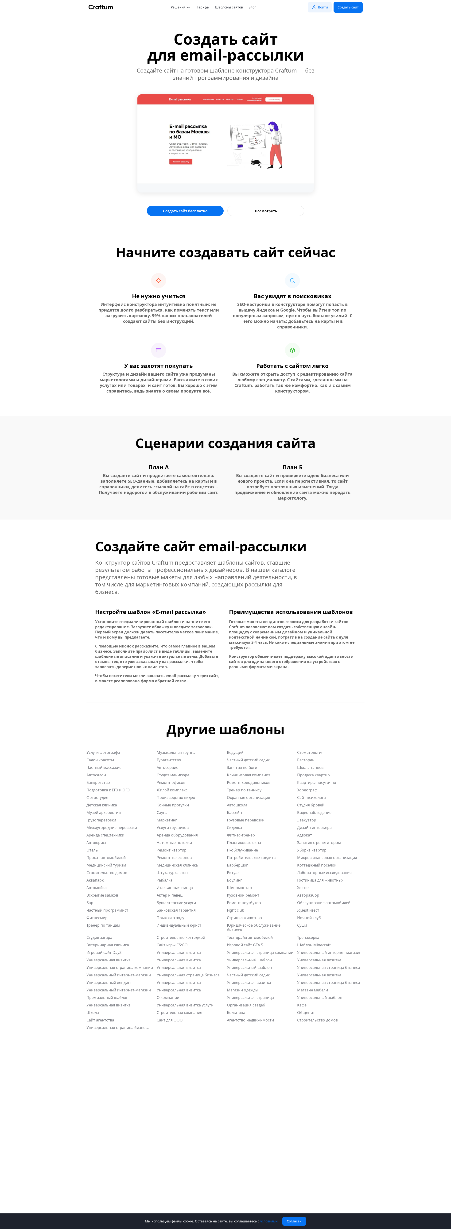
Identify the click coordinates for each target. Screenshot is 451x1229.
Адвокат (304, 835)
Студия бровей (310, 805)
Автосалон (96, 775)
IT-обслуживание (242, 850)
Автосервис (167, 767)
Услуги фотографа (103, 752)
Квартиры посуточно (316, 782)
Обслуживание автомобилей (323, 902)
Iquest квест (308, 910)
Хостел (303, 887)
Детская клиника (101, 805)
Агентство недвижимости (250, 1020)
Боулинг (234, 880)
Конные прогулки (173, 805)
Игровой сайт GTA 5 (245, 945)
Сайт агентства (100, 1020)
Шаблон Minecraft (314, 945)
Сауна (162, 812)
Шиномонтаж (239, 887)
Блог (252, 7)
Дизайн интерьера (314, 827)
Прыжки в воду (170, 917)
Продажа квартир (313, 775)
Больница (236, 1012)
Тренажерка (308, 937)
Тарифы (203, 7)
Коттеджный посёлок (316, 865)
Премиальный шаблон (107, 997)
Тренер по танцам (103, 925)
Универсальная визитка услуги (185, 1005)
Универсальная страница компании (260, 952)
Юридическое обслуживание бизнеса (253, 927)
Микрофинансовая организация (327, 857)
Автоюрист (96, 842)
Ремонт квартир (172, 850)
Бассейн (234, 812)
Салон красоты (100, 760)
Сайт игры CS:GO (172, 945)
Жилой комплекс (172, 790)
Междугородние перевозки (111, 827)
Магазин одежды (242, 990)
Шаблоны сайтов (229, 7)
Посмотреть (266, 210)
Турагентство (169, 760)
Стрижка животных (244, 917)
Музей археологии (103, 812)
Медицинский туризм (106, 865)
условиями (269, 1221)
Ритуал (233, 872)
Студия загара (99, 937)
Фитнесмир (97, 917)
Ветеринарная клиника (107, 945)
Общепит (306, 1012)
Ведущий (235, 752)
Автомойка (96, 887)
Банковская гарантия (176, 910)
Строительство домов (106, 872)
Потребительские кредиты (251, 857)
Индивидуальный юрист (179, 925)
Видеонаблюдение (314, 812)
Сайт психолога (311, 797)
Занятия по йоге (242, 767)
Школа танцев (310, 767)
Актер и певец (170, 895)
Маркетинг (167, 820)
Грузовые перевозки (245, 820)
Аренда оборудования (177, 835)
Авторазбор (308, 895)
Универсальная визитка (179, 952)
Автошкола (237, 805)
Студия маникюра (173, 775)
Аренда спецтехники (105, 835)
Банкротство (98, 782)
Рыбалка (164, 880)
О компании (168, 997)
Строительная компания (179, 1012)
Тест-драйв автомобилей (250, 937)
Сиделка (234, 827)
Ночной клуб (309, 917)
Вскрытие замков (102, 895)
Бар (89, 902)
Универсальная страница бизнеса (328, 967)
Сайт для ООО (170, 1020)
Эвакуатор (306, 820)
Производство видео (176, 797)
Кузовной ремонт (243, 895)
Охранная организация (248, 797)
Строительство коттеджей (181, 937)
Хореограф (307, 790)
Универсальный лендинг (109, 982)
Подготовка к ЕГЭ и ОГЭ (108, 790)
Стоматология (310, 752)
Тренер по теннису (244, 790)
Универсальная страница (250, 997)
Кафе (302, 1005)
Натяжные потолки (174, 842)
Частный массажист (104, 767)
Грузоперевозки (101, 820)
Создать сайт (348, 7)
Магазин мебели (312, 990)
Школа (92, 1012)
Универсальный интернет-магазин (329, 952)
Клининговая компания (248, 775)
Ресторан (306, 760)
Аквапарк (95, 880)
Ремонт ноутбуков (244, 902)
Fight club (235, 910)
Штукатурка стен (172, 872)
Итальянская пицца (175, 887)
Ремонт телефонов (174, 857)
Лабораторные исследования (324, 872)
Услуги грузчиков (173, 827)
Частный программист (107, 910)
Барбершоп (238, 865)
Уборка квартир (312, 850)
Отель (92, 850)
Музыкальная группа (176, 752)
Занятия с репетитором (319, 842)
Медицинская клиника (177, 865)
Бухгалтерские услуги (176, 902)
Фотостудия (97, 797)
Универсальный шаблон (249, 960)
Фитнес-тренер (241, 835)
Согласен (294, 1221)
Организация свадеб (246, 1005)
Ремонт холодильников (248, 782)
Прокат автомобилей (106, 857)
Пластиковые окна (244, 842)
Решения (178, 7)
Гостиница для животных (320, 880)
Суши (302, 925)
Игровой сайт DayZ (103, 952)
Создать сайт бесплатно (185, 210)
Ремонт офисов (171, 782)
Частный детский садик (248, 760)
